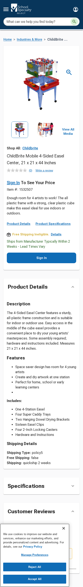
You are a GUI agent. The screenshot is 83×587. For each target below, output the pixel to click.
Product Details (18, 224)
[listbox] (33, 137)
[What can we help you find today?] (74, 21)
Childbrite (30, 148)
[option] (20, 137)
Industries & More (29, 39)
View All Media (68, 132)
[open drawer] (6, 9)
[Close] (63, 528)
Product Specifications (53, 224)
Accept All (35, 579)
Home (7, 39)
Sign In (13, 182)
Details (56, 234)
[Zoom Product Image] (69, 72)
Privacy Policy (32, 546)
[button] (76, 9)
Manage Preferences (34, 554)
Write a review (44, 170)
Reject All (34, 567)
